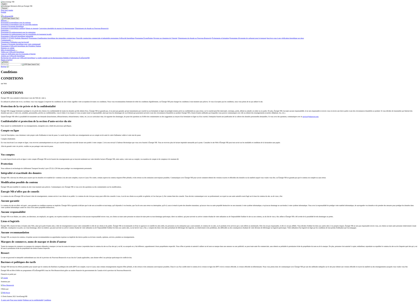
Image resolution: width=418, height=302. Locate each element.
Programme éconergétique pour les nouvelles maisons (19, 24)
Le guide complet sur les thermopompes (49, 58)
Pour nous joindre (7, 10)
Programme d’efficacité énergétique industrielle (17, 36)
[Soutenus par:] (7, 285)
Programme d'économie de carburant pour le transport (247, 38)
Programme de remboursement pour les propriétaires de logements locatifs (26, 34)
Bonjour (4, 66)
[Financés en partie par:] (4, 278)
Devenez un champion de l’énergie (165, 38)
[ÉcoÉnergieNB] (7, 16)
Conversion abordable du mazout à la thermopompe (56, 28)
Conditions (47, 300)
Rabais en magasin (32, 28)
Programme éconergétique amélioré (13, 28)
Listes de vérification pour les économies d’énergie (18, 54)
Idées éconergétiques (8, 50)
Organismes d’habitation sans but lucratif (15, 42)
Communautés (6, 40)
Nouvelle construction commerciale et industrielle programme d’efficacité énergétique (105, 38)
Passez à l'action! (7, 60)
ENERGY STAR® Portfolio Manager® (15, 38)
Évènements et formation (220, 38)
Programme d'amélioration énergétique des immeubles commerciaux (52, 38)
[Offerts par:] (5, 293)
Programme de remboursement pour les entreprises (18, 32)
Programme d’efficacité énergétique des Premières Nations (21, 46)
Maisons (4, 20)
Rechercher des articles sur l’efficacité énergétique (18, 58)
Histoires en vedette (7, 48)
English (4, 4)
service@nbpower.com (310, 117)
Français (4, 8)
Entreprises (5, 30)
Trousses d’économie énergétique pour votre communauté (20, 44)
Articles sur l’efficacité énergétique (13, 56)
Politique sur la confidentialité (33, 300)
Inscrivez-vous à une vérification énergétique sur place (285, 38)
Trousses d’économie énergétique (12, 26)
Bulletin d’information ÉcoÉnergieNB (76, 58)
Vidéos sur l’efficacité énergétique (12, 52)
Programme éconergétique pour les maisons (16, 22)
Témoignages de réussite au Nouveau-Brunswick (92, 28)
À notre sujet (5, 300)
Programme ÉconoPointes (144, 38)
